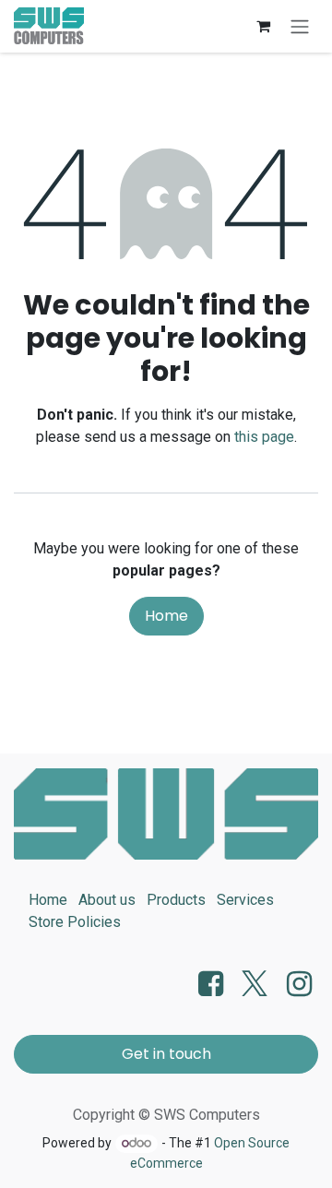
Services (245, 900)
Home (166, 615)
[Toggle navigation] (299, 26)
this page (264, 437)
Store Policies (75, 922)
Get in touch (166, 1053)
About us (107, 900)
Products (176, 900)
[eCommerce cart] (262, 25)
